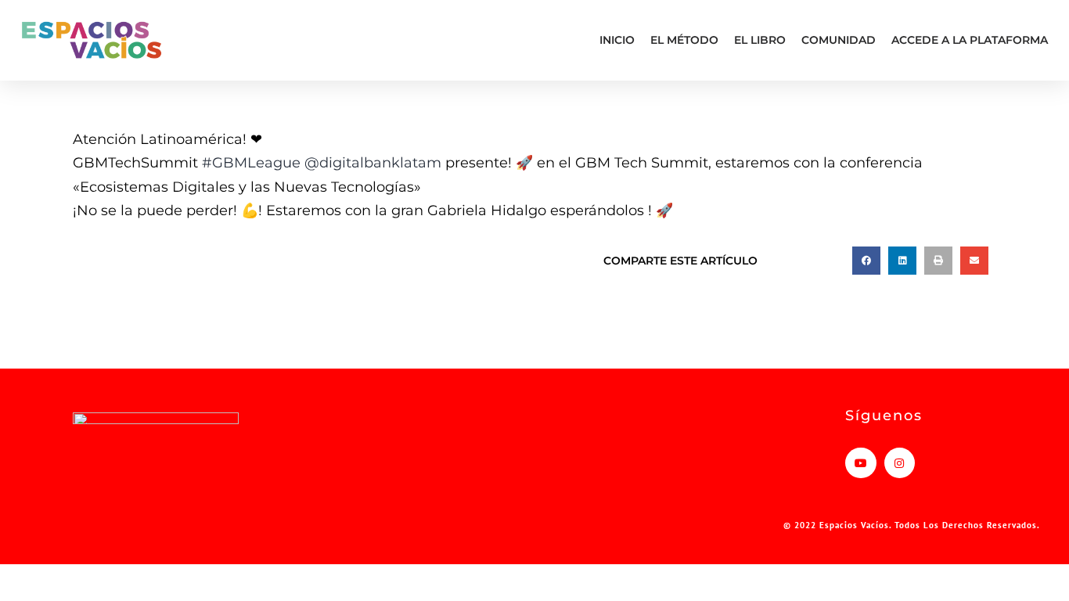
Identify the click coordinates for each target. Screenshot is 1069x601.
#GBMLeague (251, 162)
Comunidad (838, 40)
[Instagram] (899, 463)
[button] (866, 261)
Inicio (617, 40)
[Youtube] (860, 463)
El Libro (760, 40)
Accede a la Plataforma (969, 40)
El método (684, 40)
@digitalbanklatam (372, 162)
